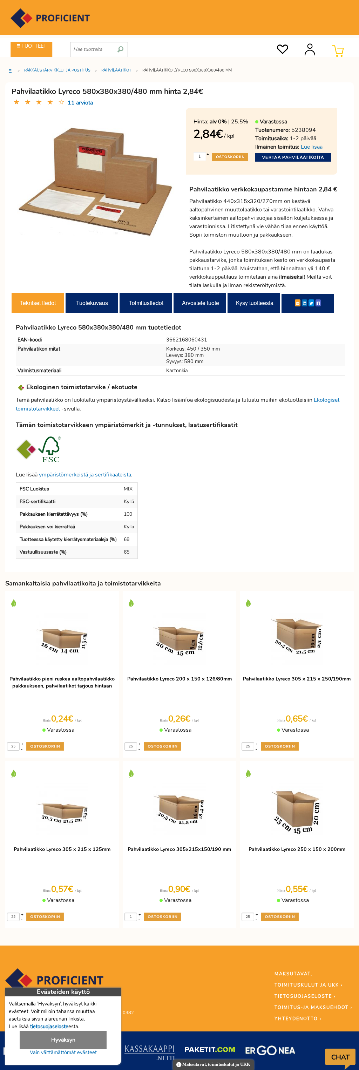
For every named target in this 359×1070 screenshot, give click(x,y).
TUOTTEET (33, 45)
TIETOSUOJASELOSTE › (305, 996)
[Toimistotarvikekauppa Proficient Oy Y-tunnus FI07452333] (54, 984)
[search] (120, 47)
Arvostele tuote (200, 303)
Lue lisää (312, 147)
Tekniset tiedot (38, 303)
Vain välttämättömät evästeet (63, 1052)
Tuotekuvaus (92, 303)
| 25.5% (229, 122)
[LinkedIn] (304, 302)
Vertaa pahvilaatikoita (293, 157)
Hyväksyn (63, 1040)
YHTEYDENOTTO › (298, 1019)
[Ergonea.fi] (270, 1052)
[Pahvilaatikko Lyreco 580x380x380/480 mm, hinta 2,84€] (96, 187)
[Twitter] (311, 302)
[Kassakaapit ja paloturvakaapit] (149, 1054)
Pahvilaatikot (116, 70)
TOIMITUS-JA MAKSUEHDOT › (313, 1007)
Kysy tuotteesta (254, 303)
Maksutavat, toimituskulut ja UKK (215, 1064)
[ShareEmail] (297, 302)
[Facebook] (318, 302)
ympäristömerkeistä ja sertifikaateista (85, 475)
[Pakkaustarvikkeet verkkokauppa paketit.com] (210, 1051)
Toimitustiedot (146, 303)
